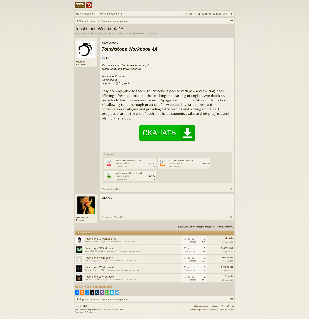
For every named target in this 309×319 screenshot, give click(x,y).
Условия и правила (197, 309)
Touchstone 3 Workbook (99, 248)
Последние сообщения (110, 13)
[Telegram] (117, 292)
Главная (222, 306)
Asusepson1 (83, 217)
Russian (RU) (81, 306)
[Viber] (102, 292)
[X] (92, 292)
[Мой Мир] (87, 292)
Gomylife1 (89, 251)
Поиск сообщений (85, 13)
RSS (233, 306)
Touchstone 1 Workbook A (100, 238)
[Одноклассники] (82, 292)
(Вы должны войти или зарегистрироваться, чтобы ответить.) (206, 227)
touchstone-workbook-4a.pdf (128, 160)
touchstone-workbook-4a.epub (129, 173)
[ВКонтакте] (77, 292)
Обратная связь (200, 306)
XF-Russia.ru (89, 312)
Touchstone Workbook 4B (100, 267)
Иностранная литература (101, 33)
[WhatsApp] (107, 292)
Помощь (215, 306)
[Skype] (112, 292)
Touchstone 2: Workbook (99, 276)
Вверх (227, 306)
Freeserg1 (89, 270)
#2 (231, 217)
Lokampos (89, 261)
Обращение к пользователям (220, 309)
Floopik (229, 276)
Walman (140, 33)
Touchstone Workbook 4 (99, 257)
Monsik (88, 242)
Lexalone (89, 280)
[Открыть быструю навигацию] (231, 21)
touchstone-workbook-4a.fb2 (181, 160)
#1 (231, 189)
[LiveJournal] (97, 292)
